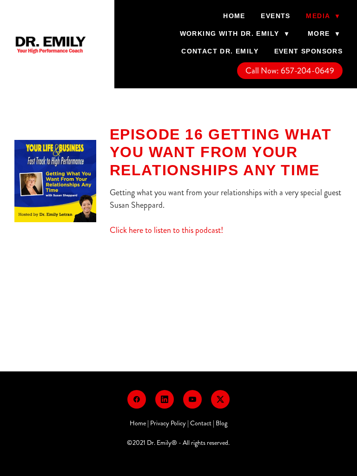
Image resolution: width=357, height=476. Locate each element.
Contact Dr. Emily (219, 51)
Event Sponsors (308, 51)
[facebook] (136, 399)
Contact (201, 423)
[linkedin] (164, 399)
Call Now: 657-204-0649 (289, 71)
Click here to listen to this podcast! (166, 230)
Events (275, 16)
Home (234, 16)
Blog (221, 423)
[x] (220, 399)
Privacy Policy (168, 423)
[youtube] (192, 399)
